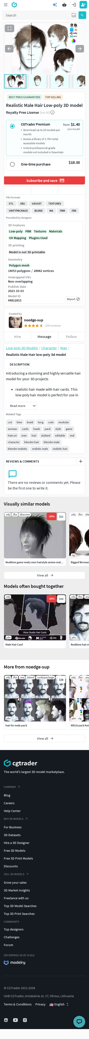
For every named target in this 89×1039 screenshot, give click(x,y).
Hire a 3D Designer (16, 843)
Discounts (11, 866)
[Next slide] (79, 48)
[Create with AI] (55, 5)
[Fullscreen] (9, 28)
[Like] (17, 190)
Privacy (40, 1004)
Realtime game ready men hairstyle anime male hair (36, 562)
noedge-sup (33, 320)
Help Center (12, 811)
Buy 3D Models (13, 819)
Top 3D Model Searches (20, 906)
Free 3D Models (14, 850)
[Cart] (64, 5)
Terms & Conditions (18, 1004)
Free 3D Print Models (18, 858)
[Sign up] (83, 5)
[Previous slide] (9, 48)
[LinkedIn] (6, 1020)
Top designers (13, 929)
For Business (13, 827)
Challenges (11, 937)
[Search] (82, 15)
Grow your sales (15, 882)
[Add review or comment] (80, 461)
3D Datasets (12, 835)
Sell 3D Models (14, 874)
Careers (9, 803)
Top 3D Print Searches (19, 914)
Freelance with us (16, 898)
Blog (7, 795)
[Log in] (74, 5)
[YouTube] (15, 1020)
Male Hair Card (14, 644)
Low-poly (16, 231)
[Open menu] (5, 5)
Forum (8, 945)
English (57, 1004)
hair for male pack (16, 725)
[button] (74, 15)
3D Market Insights (17, 890)
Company (10, 787)
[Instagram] (25, 1020)
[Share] (71, 190)
